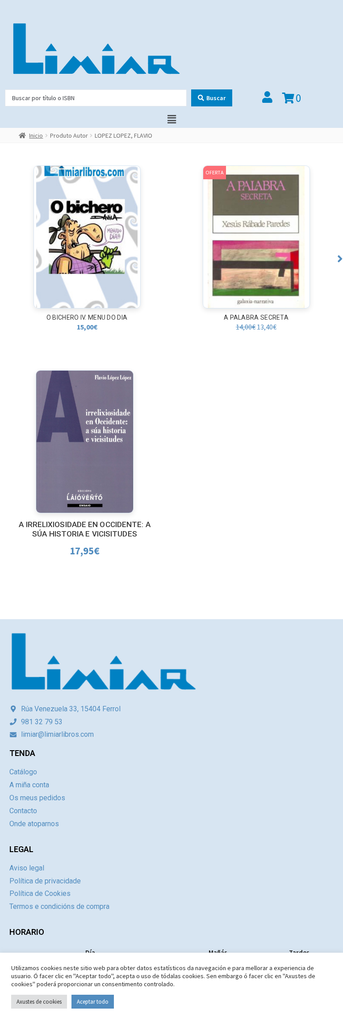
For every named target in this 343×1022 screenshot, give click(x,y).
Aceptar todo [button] (93, 1001)
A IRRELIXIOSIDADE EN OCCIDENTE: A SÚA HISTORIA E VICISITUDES (84, 529)
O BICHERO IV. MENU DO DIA (87, 317)
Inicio (36, 135)
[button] (340, 258)
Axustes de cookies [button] (39, 1001)
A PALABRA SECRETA (256, 317)
